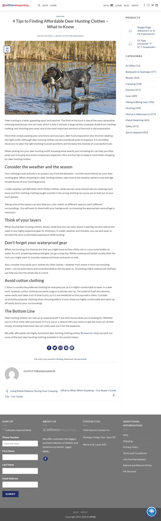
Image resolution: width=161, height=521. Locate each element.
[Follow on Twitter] (152, 5)
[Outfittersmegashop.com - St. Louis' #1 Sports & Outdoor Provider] (16, 5)
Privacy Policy (130, 446)
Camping (130, 83)
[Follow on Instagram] (148, 5)
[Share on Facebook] (49, 347)
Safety (129, 126)
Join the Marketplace (134, 459)
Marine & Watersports (138, 114)
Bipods (129, 77)
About (135, 5)
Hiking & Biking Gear (137, 101)
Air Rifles (131, 65)
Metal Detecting (134, 120)
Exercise (130, 89)
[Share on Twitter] (54, 347)
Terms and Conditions (135, 453)
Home (53, 5)
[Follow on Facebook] (144, 5)
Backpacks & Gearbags (138, 71)
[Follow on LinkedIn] (156, 5)
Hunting (60, 16)
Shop (45, 5)
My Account (129, 471)
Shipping (128, 441)
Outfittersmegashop (73, 36)
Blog (126, 5)
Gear (128, 95)
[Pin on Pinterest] (66, 347)
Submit (11, 494)
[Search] (39, 5)
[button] (108, 5)
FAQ (125, 434)
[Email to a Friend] (60, 347)
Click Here (88, 430)
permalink (82, 359)
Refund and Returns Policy (137, 465)
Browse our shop (90, 332)
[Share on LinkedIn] (72, 347)
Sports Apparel (134, 132)
